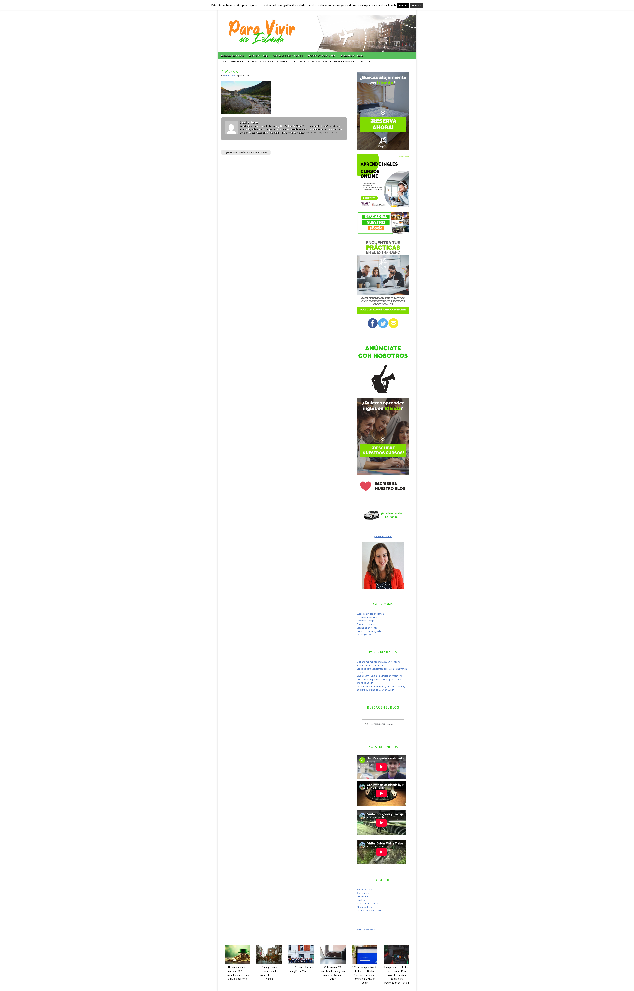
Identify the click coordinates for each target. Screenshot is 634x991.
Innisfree (361, 900)
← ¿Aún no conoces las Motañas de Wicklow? (245, 152)
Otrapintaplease (365, 907)
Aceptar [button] (403, 5)
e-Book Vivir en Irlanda (277, 61)
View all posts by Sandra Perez (322, 132)
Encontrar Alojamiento (232, 55)
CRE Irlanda (362, 896)
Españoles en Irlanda (351, 55)
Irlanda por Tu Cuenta (367, 903)
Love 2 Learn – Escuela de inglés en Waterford (379, 675)
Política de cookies (366, 929)
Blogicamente (363, 893)
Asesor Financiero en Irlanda (351, 61)
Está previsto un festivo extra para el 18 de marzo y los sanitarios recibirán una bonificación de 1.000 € (396, 974)
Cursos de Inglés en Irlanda (288, 55)
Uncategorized (364, 634)
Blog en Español (364, 889)
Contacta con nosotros (312, 61)
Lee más (416, 5)
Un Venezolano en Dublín (369, 910)
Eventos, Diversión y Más (321, 55)
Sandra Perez (230, 75)
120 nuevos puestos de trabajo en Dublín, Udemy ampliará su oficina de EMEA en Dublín (364, 974)
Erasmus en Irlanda (366, 624)
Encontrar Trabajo (258, 55)
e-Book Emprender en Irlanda (238, 61)
